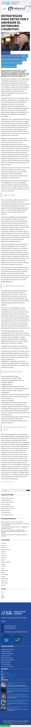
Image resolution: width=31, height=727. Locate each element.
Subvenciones (4, 578)
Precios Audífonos (6, 510)
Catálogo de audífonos (7, 514)
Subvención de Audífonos (7, 498)
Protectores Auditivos (7, 506)
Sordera (3, 576)
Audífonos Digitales (6, 500)
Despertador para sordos (7, 508)
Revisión (3, 572)
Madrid (3, 564)
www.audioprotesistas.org (7, 481)
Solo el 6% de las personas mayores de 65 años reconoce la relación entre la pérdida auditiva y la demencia (14, 531)
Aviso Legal (6, 673)
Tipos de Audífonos (6, 512)
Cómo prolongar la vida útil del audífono (12, 522)
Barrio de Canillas (5, 549)
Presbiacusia (4, 570)
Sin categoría (4, 574)
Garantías (3, 555)
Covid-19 (3, 553)
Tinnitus (3, 585)
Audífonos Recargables (7, 502)
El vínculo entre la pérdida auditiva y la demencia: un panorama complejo (14, 527)
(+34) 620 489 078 (10, 628)
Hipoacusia (4, 557)
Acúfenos (3, 543)
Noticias (3, 566)
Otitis (2, 568)
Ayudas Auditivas (5, 504)
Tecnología (4, 580)
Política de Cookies (8, 677)
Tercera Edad (4, 582)
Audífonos (3, 547)
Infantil (3, 560)
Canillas (3, 551)
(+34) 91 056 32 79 (10, 626)
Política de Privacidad (9, 675)
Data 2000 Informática (20, 723)
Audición (3, 545)
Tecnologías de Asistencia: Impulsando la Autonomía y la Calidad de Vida (15, 524)
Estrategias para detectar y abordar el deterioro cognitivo (14, 535)
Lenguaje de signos (6, 562)
